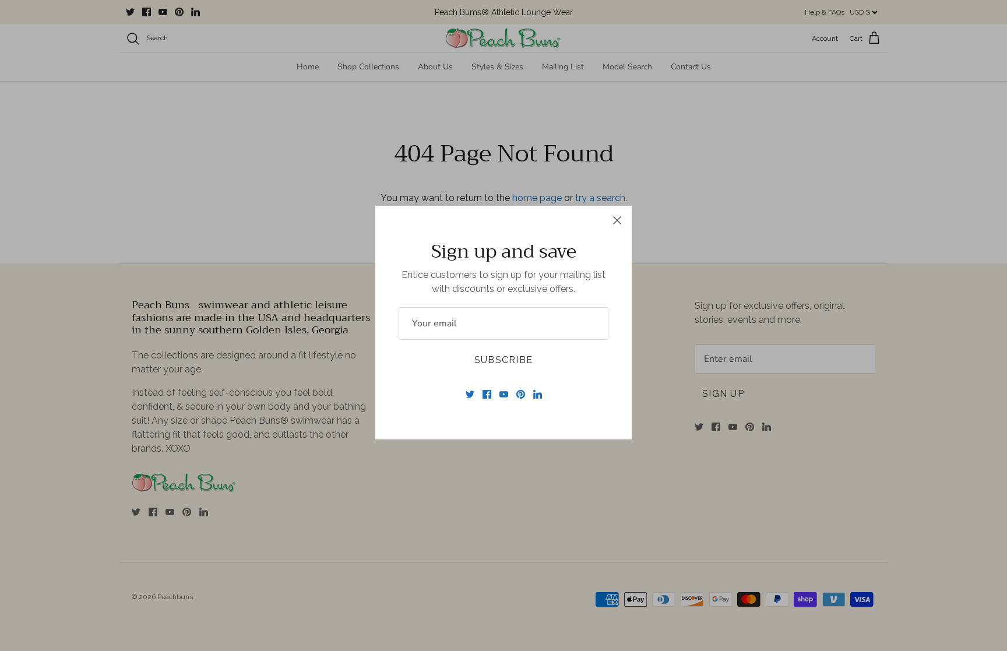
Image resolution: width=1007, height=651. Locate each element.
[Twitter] (470, 394)
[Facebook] (487, 394)
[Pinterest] (520, 394)
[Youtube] (503, 394)
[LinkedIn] (537, 394)
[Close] (617, 220)
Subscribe (503, 359)
